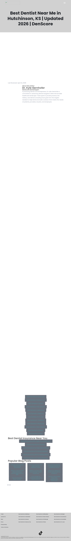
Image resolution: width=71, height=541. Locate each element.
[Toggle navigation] (65, 3)
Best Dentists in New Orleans (42, 516)
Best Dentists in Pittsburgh (42, 519)
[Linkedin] (30, 533)
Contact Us (3, 516)
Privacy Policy (4, 524)
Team (2, 514)
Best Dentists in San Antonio (60, 516)
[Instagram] (35, 533)
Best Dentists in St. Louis (59, 521)
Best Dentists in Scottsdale (60, 519)
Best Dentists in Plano (41, 521)
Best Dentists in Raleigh (59, 514)
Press (2, 521)
